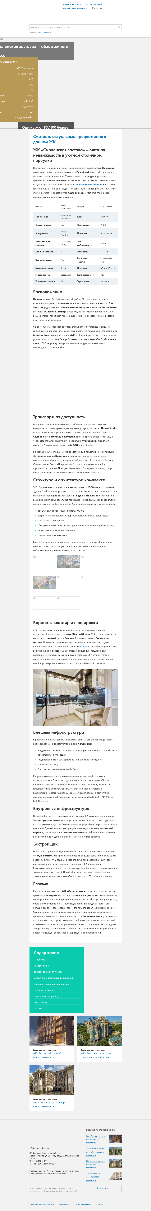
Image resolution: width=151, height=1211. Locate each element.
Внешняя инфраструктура (47, 990)
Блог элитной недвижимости (74, 8)
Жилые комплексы (94, 4)
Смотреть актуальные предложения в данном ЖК (69, 139)
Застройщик (40, 1002)
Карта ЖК (98, 8)
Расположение (42, 965)
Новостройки (65, 1204)
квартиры (85, 646)
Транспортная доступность (48, 971)
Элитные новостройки (71, 4)
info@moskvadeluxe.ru (39, 1148)
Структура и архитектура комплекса (53, 977)
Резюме (38, 1008)
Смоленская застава (89, 184)
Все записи (103, 1188)
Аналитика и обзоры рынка (45, 1050)
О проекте (39, 959)
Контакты (100, 1204)
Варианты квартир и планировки (51, 984)
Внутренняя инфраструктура (49, 996)
